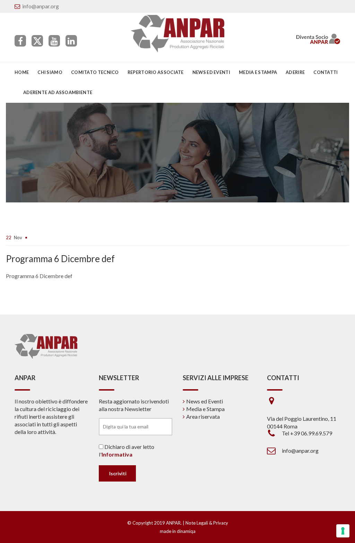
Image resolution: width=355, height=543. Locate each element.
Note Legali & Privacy (206, 523)
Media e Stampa (258, 72)
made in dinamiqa (178, 531)
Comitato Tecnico (95, 72)
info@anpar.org (40, 6)
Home (22, 72)
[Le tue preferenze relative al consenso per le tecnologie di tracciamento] (342, 530)
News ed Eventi (204, 401)
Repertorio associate (156, 72)
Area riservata (203, 416)
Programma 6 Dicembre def (39, 276)
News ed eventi (211, 72)
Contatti (325, 72)
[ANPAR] (177, 33)
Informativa (117, 454)
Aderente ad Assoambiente (57, 92)
